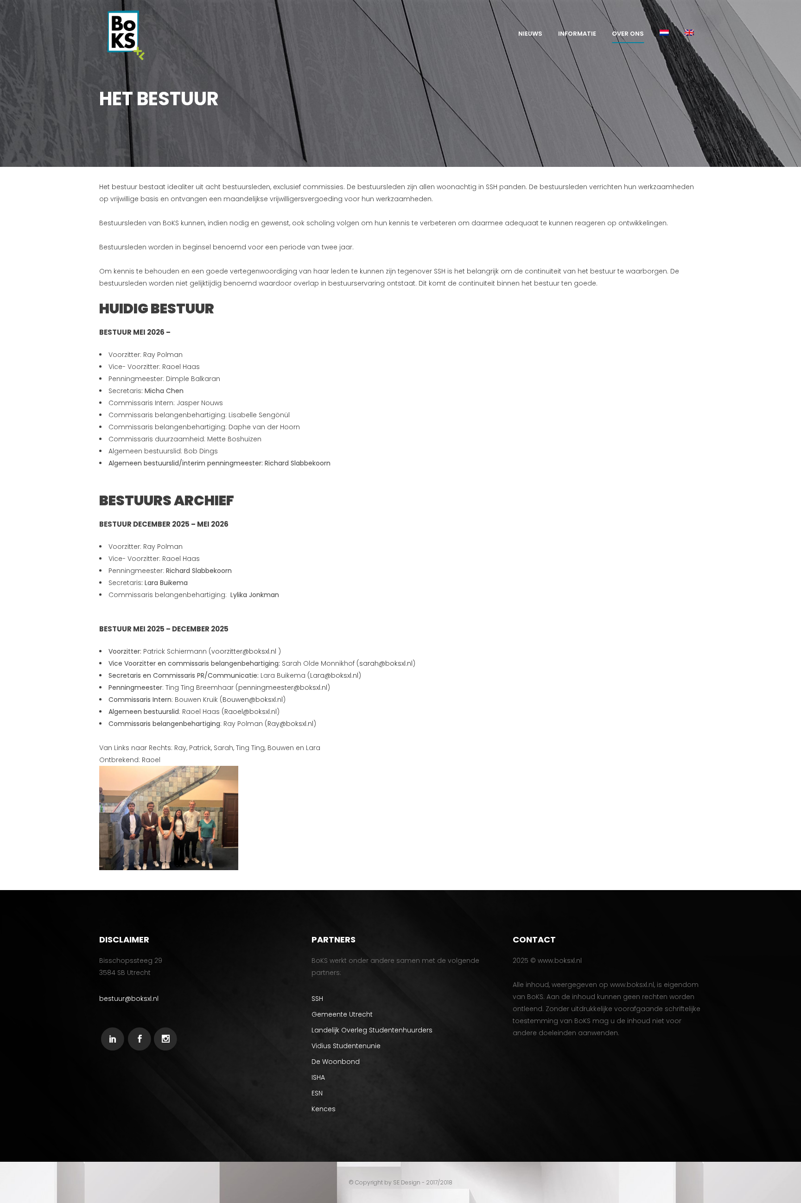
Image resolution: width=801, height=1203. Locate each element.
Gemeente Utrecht (342, 1014)
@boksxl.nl (310, 687)
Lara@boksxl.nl (334, 675)
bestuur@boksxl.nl (129, 998)
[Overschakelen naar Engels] (689, 34)
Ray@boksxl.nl (290, 723)
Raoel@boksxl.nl (250, 711)
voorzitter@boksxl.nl (243, 651)
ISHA (318, 1077)
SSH (317, 998)
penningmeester (265, 687)
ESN (317, 1093)
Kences (324, 1109)
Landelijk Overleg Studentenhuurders (372, 1030)
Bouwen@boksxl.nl (252, 699)
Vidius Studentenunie (346, 1045)
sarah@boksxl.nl (386, 663)
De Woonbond (336, 1061)
